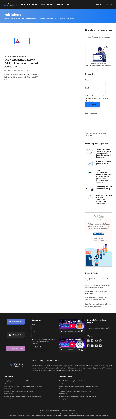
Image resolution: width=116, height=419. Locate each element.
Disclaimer (64, 410)
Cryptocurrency (47, 4)
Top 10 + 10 (24, 4)
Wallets (35, 4)
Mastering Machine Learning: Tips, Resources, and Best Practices (22, 396)
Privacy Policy (72, 410)
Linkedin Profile (17, 321)
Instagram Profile (17, 348)
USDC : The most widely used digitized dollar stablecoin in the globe (23, 386)
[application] (72, 326)
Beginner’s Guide (63, 4)
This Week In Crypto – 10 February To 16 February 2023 (19, 391)
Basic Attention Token (11, 56)
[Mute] (79, 331)
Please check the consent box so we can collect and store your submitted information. (97, 98)
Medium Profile (17, 335)
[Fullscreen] (82, 331)
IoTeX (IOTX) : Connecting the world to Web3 (16, 381)
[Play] (62, 331)
